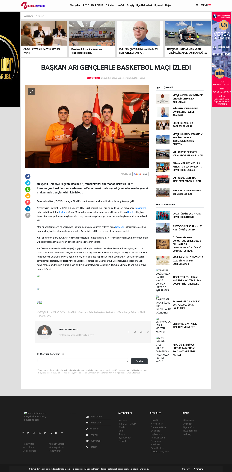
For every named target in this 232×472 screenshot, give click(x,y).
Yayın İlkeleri (29, 447)
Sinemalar (156, 441)
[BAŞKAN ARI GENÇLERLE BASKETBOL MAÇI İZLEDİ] (87, 126)
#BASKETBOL (44, 315)
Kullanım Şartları (57, 444)
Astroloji (187, 434)
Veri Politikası (29, 451)
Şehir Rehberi (157, 448)
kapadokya (140, 208)
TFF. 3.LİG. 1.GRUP (93, 5)
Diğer (168, 5)
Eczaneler (156, 430)
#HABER (71, 312)
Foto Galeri (96, 416)
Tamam (199, 469)
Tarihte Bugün (158, 437)
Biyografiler (189, 427)
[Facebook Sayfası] (24, 433)
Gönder (139, 361)
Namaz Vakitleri (158, 427)
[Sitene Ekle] (63, 433)
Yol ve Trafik (157, 423)
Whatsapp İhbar (56, 447)
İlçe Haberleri (144, 5)
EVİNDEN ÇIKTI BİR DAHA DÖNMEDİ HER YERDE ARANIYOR (185, 111)
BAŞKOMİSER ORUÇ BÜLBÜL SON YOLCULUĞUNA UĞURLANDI (187, 304)
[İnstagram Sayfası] (35, 433)
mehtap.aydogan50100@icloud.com (76, 335)
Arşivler (94, 435)
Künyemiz (95, 441)
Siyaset (158, 5)
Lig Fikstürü (156, 434)
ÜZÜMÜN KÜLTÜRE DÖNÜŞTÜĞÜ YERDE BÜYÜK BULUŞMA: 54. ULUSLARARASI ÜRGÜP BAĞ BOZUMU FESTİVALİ (187, 244)
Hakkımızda (28, 444)
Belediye (131, 212)
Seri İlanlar (156, 444)
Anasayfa (28, 16)
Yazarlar (94, 428)
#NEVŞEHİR (43, 312)
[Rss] (52, 433)
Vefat (121, 5)
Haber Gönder (55, 451)
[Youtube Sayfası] (41, 433)
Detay (187, 469)
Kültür (62, 212)
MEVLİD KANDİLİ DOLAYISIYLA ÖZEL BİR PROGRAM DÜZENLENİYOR (188, 260)
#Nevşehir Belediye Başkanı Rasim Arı (96, 312)
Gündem (110, 5)
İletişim (93, 447)
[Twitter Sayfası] (29, 433)
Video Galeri (96, 422)
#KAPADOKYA (58, 312)
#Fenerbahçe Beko (126, 312)
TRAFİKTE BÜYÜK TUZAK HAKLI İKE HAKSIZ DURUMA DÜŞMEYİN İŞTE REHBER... (187, 280)
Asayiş (130, 5)
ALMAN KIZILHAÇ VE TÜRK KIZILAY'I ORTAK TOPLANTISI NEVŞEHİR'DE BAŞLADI (187, 166)
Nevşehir (75, 5)
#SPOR (141, 312)
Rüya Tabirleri (189, 430)
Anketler (187, 423)
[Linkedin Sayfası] (46, 433)
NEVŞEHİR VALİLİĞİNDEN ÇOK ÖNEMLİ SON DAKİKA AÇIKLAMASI (188, 98)
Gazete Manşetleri (160, 451)
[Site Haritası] (57, 433)
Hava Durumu (157, 420)
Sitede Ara (188, 420)
